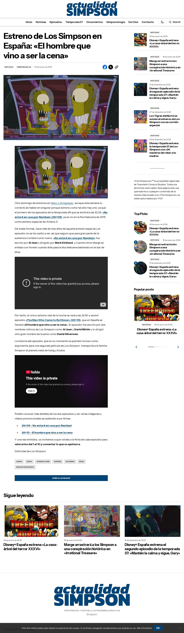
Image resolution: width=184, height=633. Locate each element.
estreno (70, 461)
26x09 (19, 461)
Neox (81, 461)
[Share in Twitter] (110, 67)
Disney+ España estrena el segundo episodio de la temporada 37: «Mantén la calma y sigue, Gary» (164, 93)
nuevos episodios (25, 467)
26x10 (29, 461)
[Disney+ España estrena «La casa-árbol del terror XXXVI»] (140, 227)
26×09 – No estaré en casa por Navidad (47, 425)
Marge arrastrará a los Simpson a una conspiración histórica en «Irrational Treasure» (165, 66)
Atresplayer (43, 461)
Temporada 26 (24, 67)
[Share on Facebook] (105, 67)
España (57, 461)
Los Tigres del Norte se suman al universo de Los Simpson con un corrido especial (164, 120)
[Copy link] (116, 67)
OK (158, 627)
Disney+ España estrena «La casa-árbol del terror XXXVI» (164, 43)
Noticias (9, 67)
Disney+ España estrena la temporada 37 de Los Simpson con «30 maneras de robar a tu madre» (163, 149)
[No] (180, 627)
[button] (162, 22)
